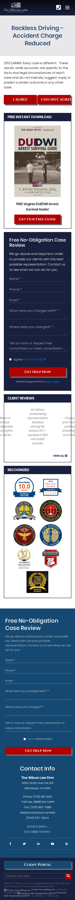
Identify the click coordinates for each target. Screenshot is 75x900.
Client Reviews (21, 398)
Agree (29, 359)
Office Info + (37, 827)
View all (58, 456)
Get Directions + (37, 832)
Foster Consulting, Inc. (43, 889)
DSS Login (53, 895)
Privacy (48, 382)
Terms (56, 382)
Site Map (39, 895)
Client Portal (37, 864)
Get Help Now (37, 372)
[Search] (68, 876)
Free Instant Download (30, 116)
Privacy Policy (33, 359)
